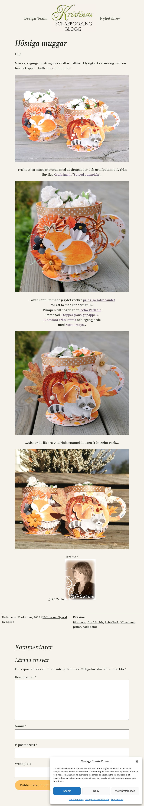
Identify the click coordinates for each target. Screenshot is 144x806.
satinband (90, 627)
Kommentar (25, 677)
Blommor (79, 622)
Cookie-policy (76, 799)
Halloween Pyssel (54, 617)
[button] (137, 761)
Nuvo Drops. (74, 324)
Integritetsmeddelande (97, 799)
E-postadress (26, 745)
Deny (96, 790)
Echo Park (112, 622)
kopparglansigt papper (79, 315)
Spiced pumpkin (86, 174)
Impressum (117, 799)
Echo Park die (91, 310)
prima (77, 627)
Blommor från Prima (59, 320)
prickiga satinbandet (99, 300)
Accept (67, 790)
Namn (20, 726)
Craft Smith (63, 174)
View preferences (125, 790)
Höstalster (127, 622)
